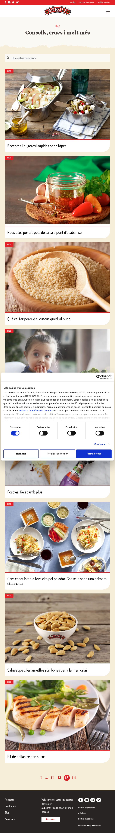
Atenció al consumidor (86, 2)
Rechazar (21, 453)
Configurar (100, 444)
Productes (10, 806)
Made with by (89, 825)
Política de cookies (86, 818)
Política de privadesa (86, 807)
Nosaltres (10, 819)
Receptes (9, 799)
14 (74, 777)
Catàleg (72, 2)
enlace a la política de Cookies (36, 410)
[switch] (43, 433)
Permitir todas (94, 453)
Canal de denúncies (103, 2)
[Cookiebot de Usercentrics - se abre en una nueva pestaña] (98, 377)
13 (67, 777)
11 (52, 777)
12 (59, 777)
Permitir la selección (57, 453)
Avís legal (82, 813)
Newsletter (50, 819)
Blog (7, 812)
